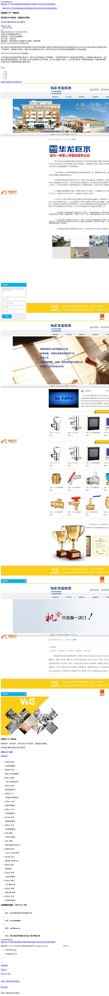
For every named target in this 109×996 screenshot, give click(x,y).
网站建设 (18, 4)
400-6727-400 (7, 752)
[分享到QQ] (7, 74)
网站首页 (4, 4)
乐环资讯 (45, 4)
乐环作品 (38, 4)
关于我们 (11, 4)
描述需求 (4, 756)
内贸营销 (25, 4)
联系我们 (52, 4)
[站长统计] (65, 946)
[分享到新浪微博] (7, 72)
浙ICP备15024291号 (55, 946)
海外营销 (32, 4)
